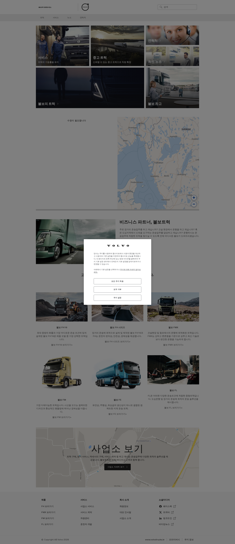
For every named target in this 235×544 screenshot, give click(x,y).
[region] (117, 272)
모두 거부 (117, 289)
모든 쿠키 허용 (117, 281)
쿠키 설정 (117, 298)
